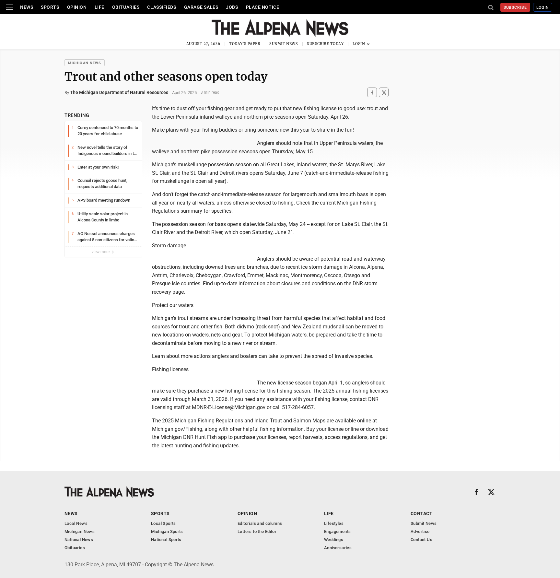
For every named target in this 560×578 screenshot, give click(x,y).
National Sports (166, 539)
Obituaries (126, 7)
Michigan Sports (167, 531)
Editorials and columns (260, 523)
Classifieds (161, 7)
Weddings (333, 539)
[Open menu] (9, 7)
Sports (50, 7)
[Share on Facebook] (372, 92)
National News (78, 539)
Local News (76, 523)
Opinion (77, 7)
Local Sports (163, 523)
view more (101, 252)
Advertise (420, 531)
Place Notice (262, 7)
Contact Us (421, 539)
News (26, 7)
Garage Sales (201, 7)
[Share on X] (384, 92)
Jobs (232, 7)
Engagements (337, 531)
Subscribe (515, 7)
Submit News (283, 43)
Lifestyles (334, 523)
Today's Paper (244, 43)
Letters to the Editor (257, 531)
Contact (421, 513)
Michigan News (84, 63)
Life (99, 7)
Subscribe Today (325, 43)
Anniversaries (338, 547)
